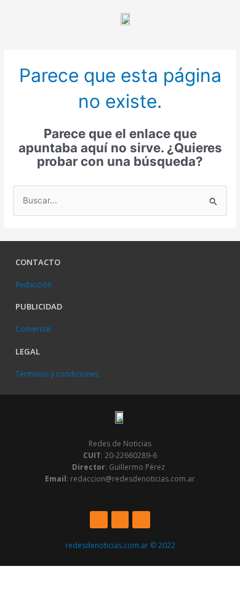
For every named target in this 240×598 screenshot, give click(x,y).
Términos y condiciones (56, 374)
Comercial (33, 329)
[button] (16, 18)
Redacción (33, 284)
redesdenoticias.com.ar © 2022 (120, 545)
